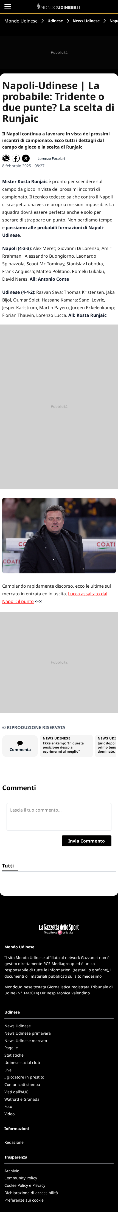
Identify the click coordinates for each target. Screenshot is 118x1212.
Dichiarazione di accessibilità (31, 1192)
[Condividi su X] (26, 158)
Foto (8, 1106)
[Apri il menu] (7, 6)
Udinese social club (22, 1062)
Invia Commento (86, 841)
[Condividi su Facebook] (16, 158)
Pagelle (11, 1047)
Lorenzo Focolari (51, 158)
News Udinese (86, 20)
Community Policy (20, 1177)
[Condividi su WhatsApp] (6, 158)
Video (9, 1113)
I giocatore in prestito (24, 1077)
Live (8, 1069)
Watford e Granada (22, 1099)
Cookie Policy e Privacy (24, 1185)
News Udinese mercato (25, 1040)
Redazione (14, 1142)
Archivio (11, 1170)
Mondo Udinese (21, 21)
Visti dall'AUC (16, 1091)
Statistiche (14, 1055)
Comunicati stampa (22, 1084)
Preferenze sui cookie (24, 1200)
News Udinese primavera (27, 1033)
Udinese (55, 20)
